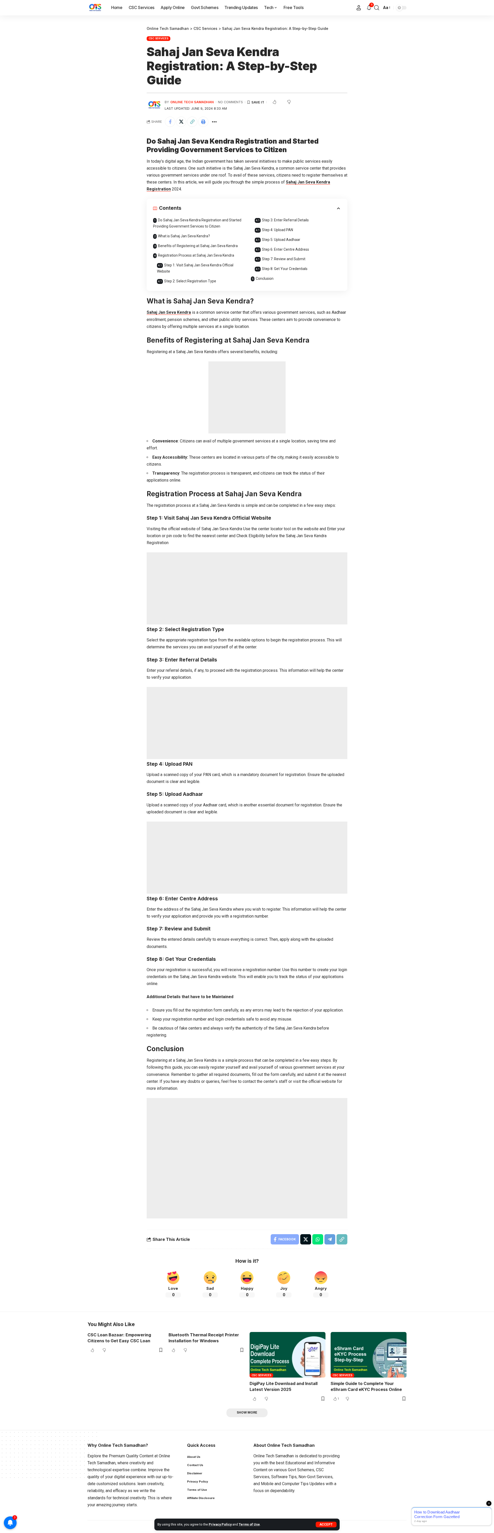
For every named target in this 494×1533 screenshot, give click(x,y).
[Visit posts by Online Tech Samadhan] (154, 105)
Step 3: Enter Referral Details (285, 220)
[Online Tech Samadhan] (95, 7)
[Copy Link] (192, 122)
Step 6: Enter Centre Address (285, 249)
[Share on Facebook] (170, 122)
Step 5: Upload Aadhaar (281, 240)
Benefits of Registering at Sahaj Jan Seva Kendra (198, 246)
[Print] (203, 122)
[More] (214, 122)
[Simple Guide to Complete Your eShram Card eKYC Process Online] (369, 1355)
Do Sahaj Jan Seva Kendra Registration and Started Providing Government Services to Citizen (197, 223)
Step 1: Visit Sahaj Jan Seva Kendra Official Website (195, 268)
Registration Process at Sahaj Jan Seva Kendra (196, 255)
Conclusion (265, 278)
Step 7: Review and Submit (283, 259)
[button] (326, 1524)
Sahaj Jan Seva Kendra (169, 312)
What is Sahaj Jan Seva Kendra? (184, 236)
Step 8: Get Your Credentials (284, 269)
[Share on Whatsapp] (317, 1239)
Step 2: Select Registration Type (190, 281)
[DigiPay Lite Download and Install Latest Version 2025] (287, 1355)
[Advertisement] (247, 397)
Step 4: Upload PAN (277, 230)
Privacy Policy (220, 1524)
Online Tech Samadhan (192, 102)
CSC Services (159, 38)
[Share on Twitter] (181, 122)
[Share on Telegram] (329, 1239)
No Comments (230, 102)
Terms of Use (249, 1524)
